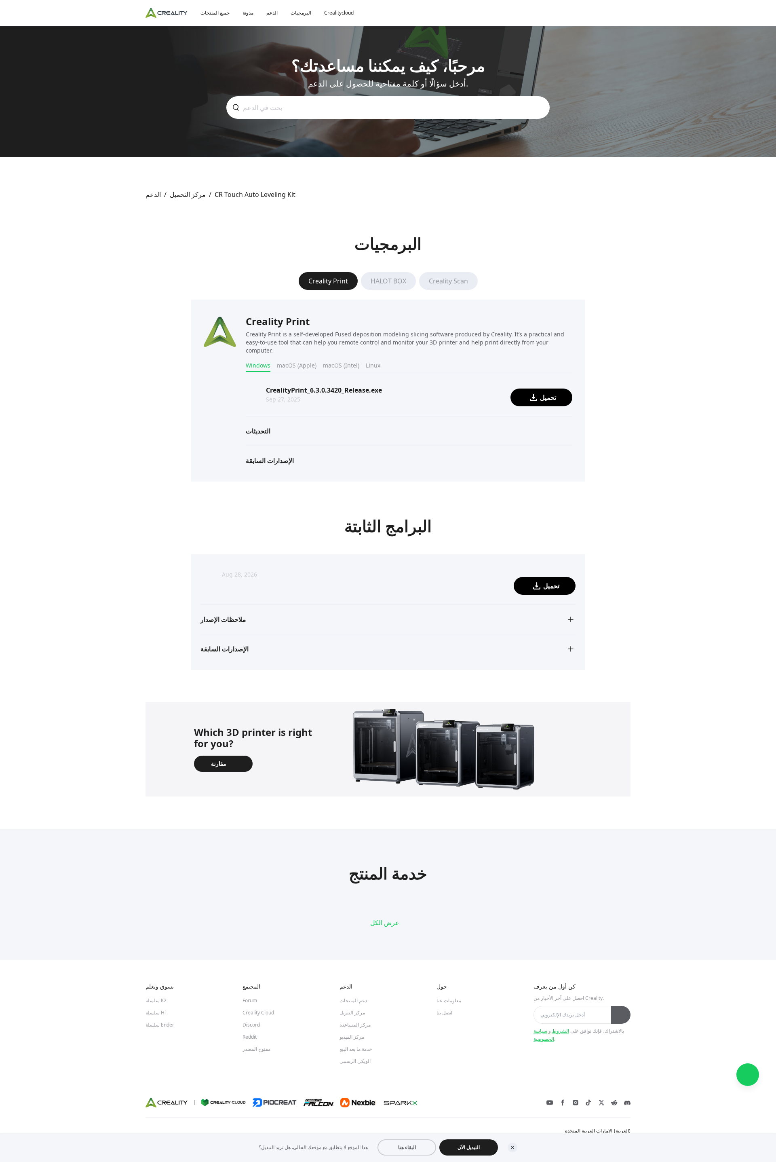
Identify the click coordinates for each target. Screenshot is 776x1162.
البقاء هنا (407, 1147)
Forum (249, 1000)
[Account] (625, 13)
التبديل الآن (469, 1147)
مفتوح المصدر (256, 1049)
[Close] (512, 1147)
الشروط (560, 1030)
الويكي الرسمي (355, 1061)
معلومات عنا (448, 1000)
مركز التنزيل (352, 1012)
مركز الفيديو (352, 1036)
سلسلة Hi (156, 1012)
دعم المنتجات (353, 1000)
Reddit (249, 1036)
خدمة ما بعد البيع (356, 1049)
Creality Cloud (258, 1012)
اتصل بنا (444, 1012)
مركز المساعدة (355, 1024)
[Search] (609, 13)
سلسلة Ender (160, 1024)
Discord (251, 1024)
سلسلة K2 (156, 1000)
